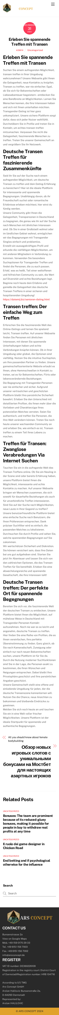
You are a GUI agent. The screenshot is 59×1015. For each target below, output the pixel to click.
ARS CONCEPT (27, 1011)
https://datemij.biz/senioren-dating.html (26, 299)
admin (19, 50)
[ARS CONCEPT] (18, 11)
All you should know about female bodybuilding (27, 739)
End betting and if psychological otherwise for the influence (26, 862)
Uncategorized (35, 50)
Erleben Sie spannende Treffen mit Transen (30, 42)
